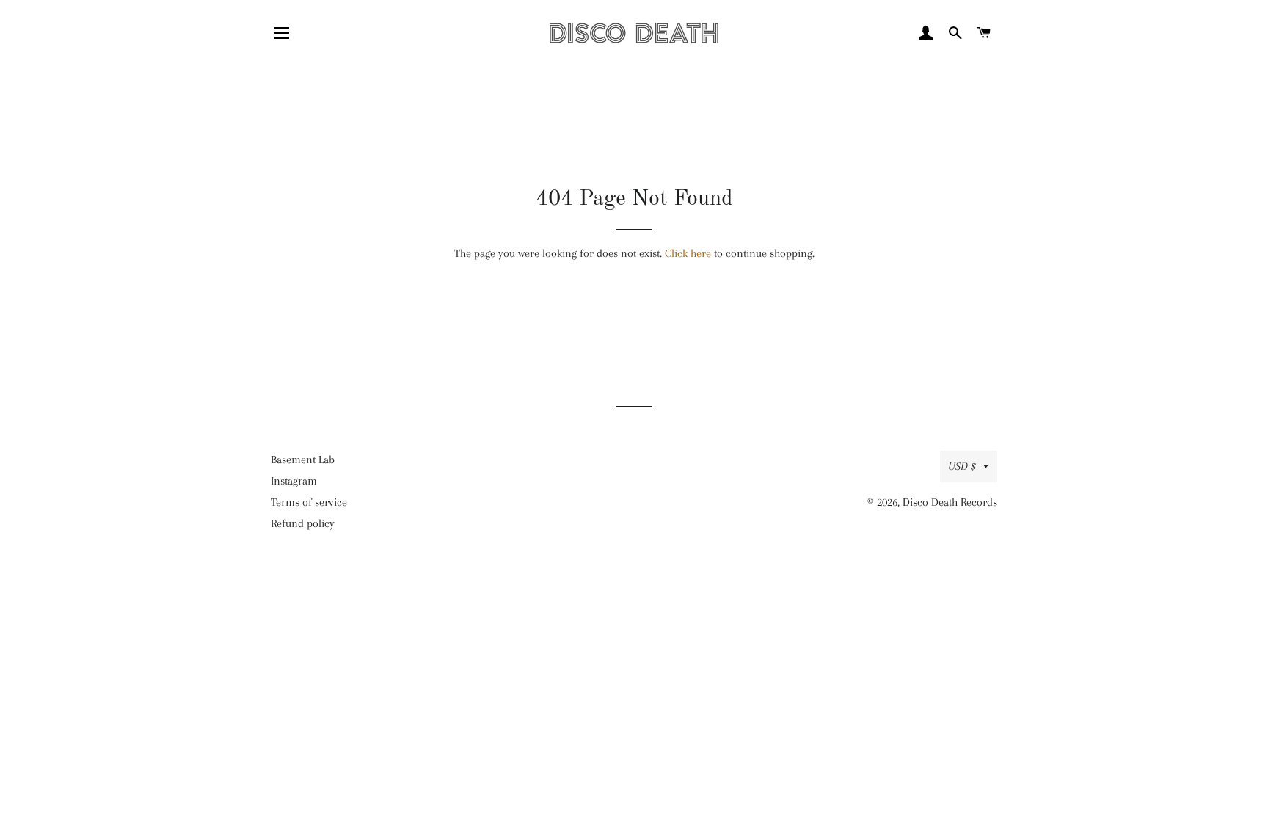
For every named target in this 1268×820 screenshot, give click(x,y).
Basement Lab (303, 459)
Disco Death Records (950, 502)
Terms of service (309, 502)
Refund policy (303, 523)
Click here (688, 253)
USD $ (962, 466)
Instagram (294, 480)
